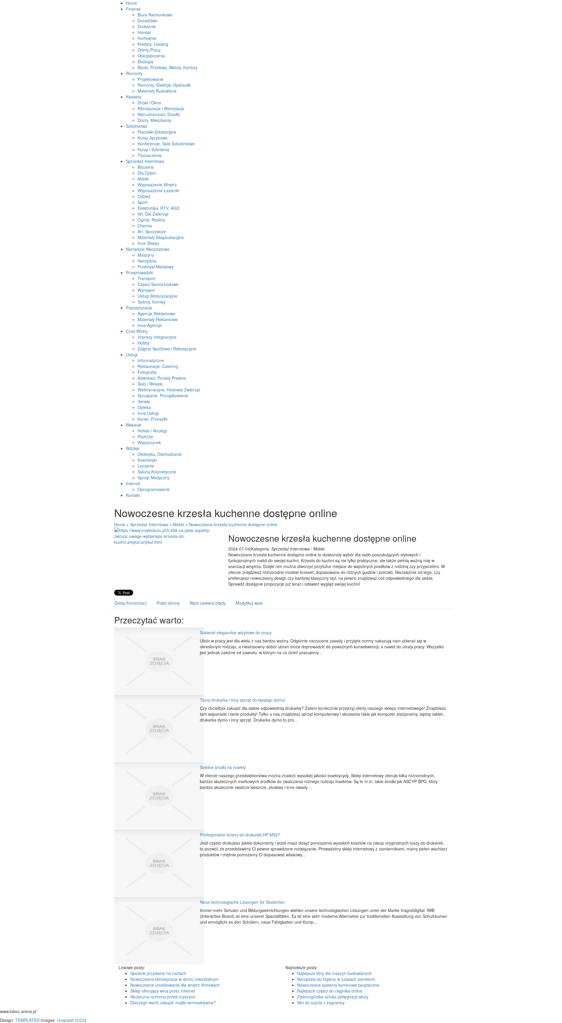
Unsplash (65, 1020)
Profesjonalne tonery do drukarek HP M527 (240, 835)
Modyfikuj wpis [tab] (249, 603)
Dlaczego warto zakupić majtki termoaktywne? (173, 1002)
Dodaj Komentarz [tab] (130, 603)
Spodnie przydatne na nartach (158, 973)
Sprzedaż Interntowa (149, 524)
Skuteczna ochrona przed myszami (162, 997)
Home (119, 524)
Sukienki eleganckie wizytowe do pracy (236, 632)
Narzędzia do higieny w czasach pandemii (336, 979)
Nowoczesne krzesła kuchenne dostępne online (233, 524)
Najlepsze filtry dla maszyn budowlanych (334, 973)
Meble (178, 524)
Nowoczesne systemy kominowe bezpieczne (338, 985)
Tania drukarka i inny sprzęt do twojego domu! (242, 700)
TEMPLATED (27, 1020)
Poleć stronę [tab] (168, 603)
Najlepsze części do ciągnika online (329, 991)
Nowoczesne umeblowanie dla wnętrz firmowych (175, 985)
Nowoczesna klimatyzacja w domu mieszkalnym (174, 979)
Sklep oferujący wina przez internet (162, 991)
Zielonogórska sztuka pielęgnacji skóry (333, 997)
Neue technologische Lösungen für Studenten (242, 902)
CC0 (81, 1020)
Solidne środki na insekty (223, 767)
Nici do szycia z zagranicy (321, 1002)
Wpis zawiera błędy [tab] (208, 603)
